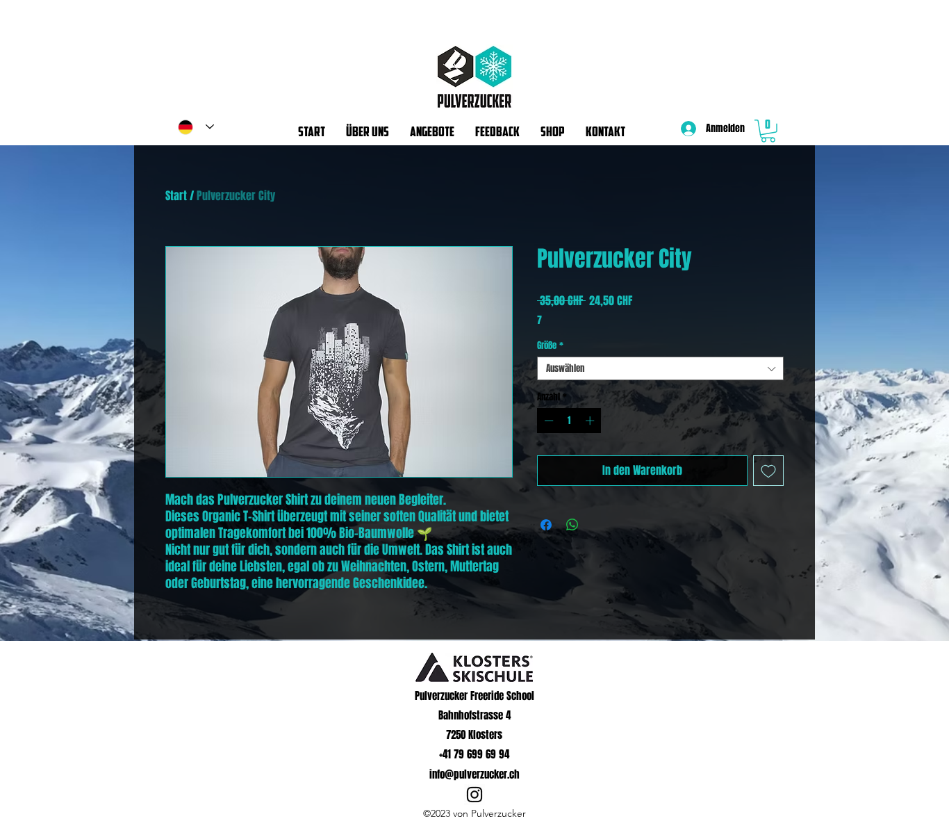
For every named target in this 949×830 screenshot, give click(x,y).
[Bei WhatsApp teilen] (572, 524)
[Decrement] (547, 420)
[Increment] (591, 420)
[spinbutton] (569, 420)
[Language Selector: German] (196, 127)
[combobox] (660, 368)
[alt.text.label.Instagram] (474, 794)
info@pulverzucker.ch (474, 774)
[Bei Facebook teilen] (546, 524)
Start (176, 196)
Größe (550, 345)
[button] (768, 131)
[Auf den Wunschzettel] (768, 470)
